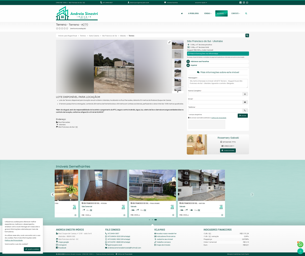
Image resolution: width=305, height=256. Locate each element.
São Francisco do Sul (199, 41)
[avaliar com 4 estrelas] (65, 28)
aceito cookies (33, 249)
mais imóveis (228, 150)
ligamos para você (115, 245)
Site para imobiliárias (233, 254)
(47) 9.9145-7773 (229, 142)
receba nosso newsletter (167, 233)
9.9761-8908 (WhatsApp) (119, 242)
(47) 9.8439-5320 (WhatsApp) (119, 236)
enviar (243, 115)
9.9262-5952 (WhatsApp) (119, 239)
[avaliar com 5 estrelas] (67, 28)
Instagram (62, 245)
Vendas (207, 13)
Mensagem (192, 78)
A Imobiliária (193, 13)
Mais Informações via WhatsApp (204, 53)
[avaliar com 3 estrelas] (62, 28)
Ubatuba (218, 41)
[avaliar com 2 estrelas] (59, 28)
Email (190, 99)
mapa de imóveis (163, 245)
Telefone (191, 107)
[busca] (246, 13)
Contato (235, 13)
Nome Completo (194, 91)
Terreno (61, 24)
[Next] (252, 194)
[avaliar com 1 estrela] (57, 28)
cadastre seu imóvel (165, 239)
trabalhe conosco (164, 242)
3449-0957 (108, 2)
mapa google (63, 242)
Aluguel (220, 13)
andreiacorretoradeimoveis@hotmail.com (124, 248)
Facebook (62, 248)
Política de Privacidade (124, 254)
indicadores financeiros (166, 236)
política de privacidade (218, 118)
